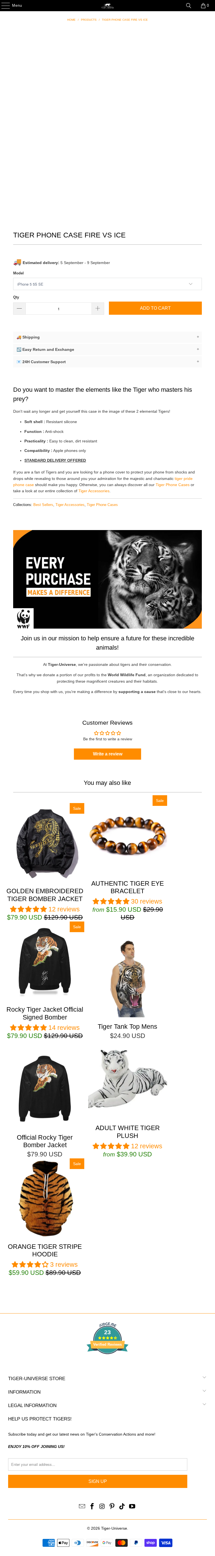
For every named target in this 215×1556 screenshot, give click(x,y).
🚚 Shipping (108, 337)
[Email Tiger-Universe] (82, 1506)
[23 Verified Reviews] (107, 1364)
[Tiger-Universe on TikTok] (122, 1506)
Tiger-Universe (114, 1528)
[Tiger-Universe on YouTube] (132, 1506)
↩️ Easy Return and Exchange (108, 349)
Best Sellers (43, 505)
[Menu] (3, 5)
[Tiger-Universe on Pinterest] (112, 1506)
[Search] (188, 5)
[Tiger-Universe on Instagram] (102, 1506)
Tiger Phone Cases (173, 484)
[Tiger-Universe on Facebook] (92, 1506)
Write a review (107, 754)
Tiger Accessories (93, 491)
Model (18, 273)
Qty (16, 297)
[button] (28, 909)
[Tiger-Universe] (107, 5)
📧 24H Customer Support (108, 361)
